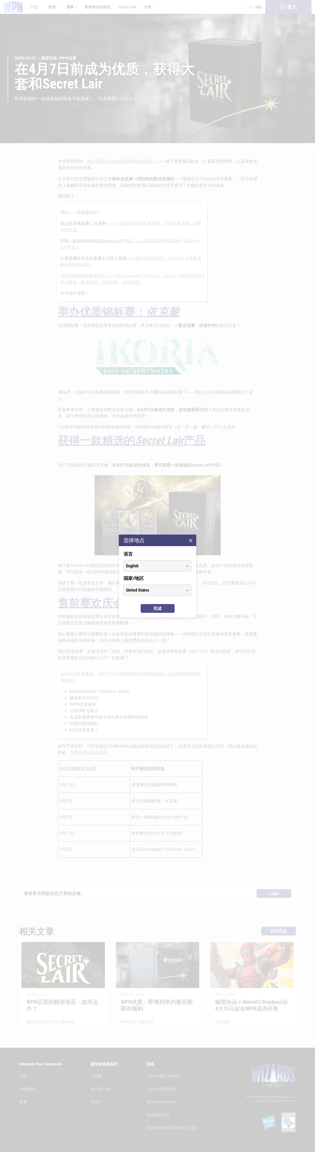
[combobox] (153, 565)
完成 (157, 608)
